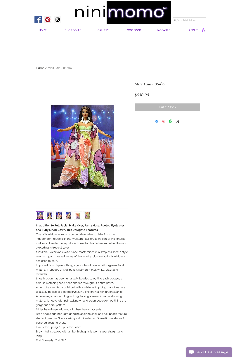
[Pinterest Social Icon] (47, 19)
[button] (193, 30)
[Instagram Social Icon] (57, 19)
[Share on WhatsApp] (171, 121)
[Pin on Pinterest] (164, 121)
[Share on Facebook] (157, 121)
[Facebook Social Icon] (38, 19)
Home (40, 68)
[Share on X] (178, 121)
